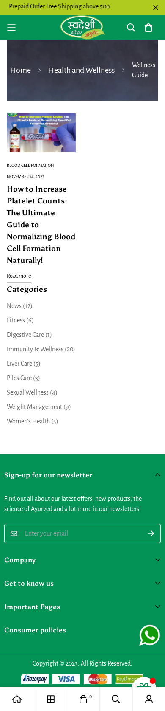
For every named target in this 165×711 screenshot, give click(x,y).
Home (20, 70)
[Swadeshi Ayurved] (82, 27)
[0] (83, 699)
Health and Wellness (81, 70)
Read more (19, 276)
